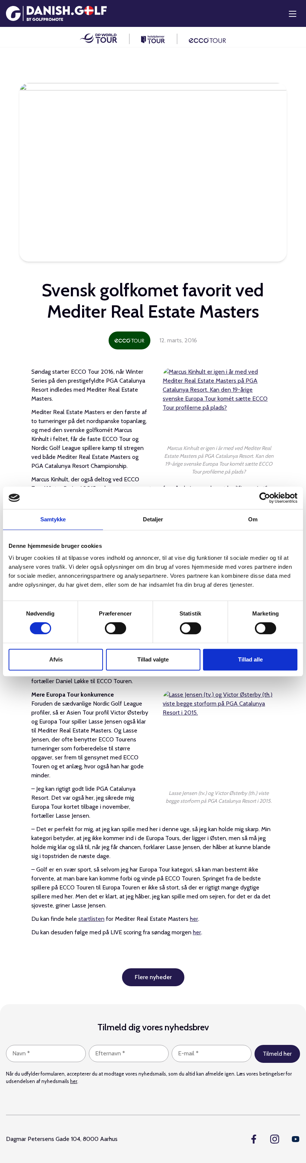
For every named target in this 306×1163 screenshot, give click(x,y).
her (194, 918)
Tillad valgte (153, 659)
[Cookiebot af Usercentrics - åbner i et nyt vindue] (264, 497)
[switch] (115, 628)
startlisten (91, 918)
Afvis (56, 659)
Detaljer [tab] (153, 519)
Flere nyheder (153, 977)
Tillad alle (250, 659)
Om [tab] (252, 519)
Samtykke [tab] (53, 519)
